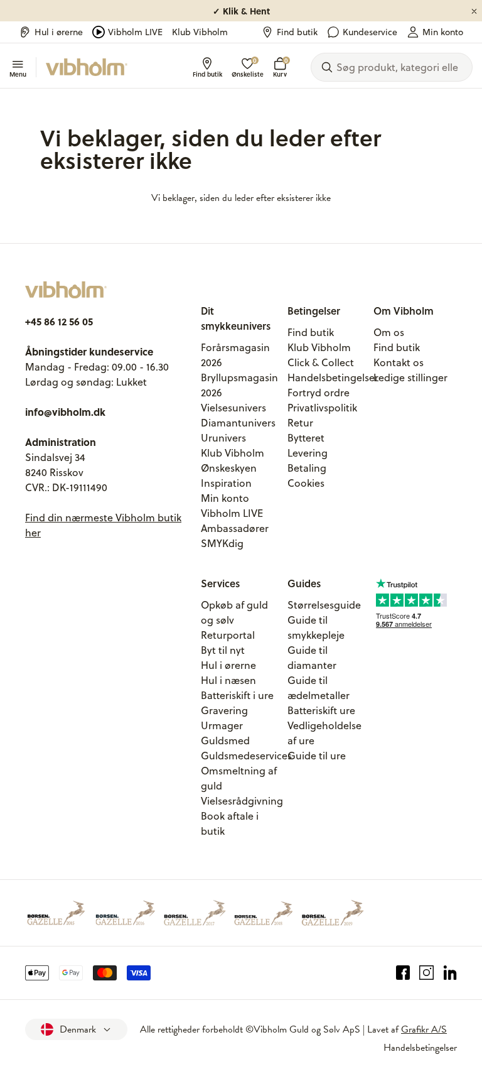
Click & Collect (320, 362)
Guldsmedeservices (246, 755)
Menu (17, 73)
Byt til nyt (223, 650)
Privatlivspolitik (322, 408)
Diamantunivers (238, 423)
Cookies (305, 483)
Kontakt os (398, 362)
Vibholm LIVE (135, 32)
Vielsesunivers (233, 408)
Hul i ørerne (59, 32)
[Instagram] (426, 972)
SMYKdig (222, 543)
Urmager (222, 725)
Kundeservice (370, 32)
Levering (307, 453)
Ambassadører (235, 528)
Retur (300, 423)
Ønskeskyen (229, 468)
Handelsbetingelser (332, 377)
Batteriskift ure (321, 710)
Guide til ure (316, 755)
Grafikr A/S (424, 1029)
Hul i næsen (228, 680)
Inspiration (226, 483)
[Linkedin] (450, 972)
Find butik (297, 32)
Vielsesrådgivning (242, 801)
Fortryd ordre (318, 392)
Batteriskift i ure (237, 695)
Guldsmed (225, 740)
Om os (388, 332)
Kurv (280, 68)
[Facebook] (403, 972)
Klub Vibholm (200, 32)
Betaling (306, 468)
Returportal (228, 635)
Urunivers (223, 438)
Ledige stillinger (410, 377)
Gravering (224, 710)
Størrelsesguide (324, 605)
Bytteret (305, 438)
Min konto (442, 32)
